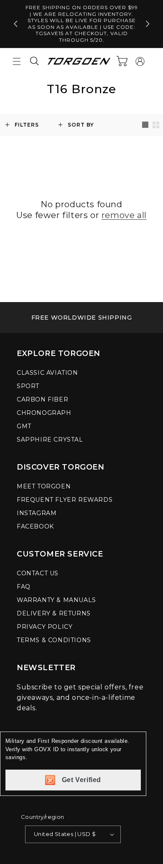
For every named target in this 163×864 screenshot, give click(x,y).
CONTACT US (38, 573)
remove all (124, 215)
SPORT (28, 386)
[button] (17, 61)
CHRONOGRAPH (44, 413)
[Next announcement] (147, 24)
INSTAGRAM (36, 513)
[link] (81, 318)
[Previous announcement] (15, 24)
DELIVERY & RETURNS (54, 613)
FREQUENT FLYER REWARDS (64, 499)
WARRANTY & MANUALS (56, 600)
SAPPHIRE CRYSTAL (50, 439)
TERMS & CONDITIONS (54, 640)
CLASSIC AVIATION (47, 372)
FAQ (24, 586)
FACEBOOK (35, 526)
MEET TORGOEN (44, 486)
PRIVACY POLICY (44, 626)
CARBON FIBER (42, 399)
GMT (24, 426)
